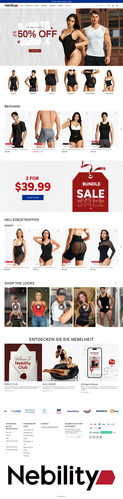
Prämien (8, 435)
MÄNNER (60, 5)
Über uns (9, 432)
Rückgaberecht (28, 432)
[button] (108, 5)
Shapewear (52, 5)
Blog (7, 438)
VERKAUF (68, 5)
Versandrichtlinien (28, 430)
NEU (22, 5)
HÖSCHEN (44, 5)
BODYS (37, 5)
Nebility (63, 496)
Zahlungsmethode (11, 447)
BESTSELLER (29, 5)
